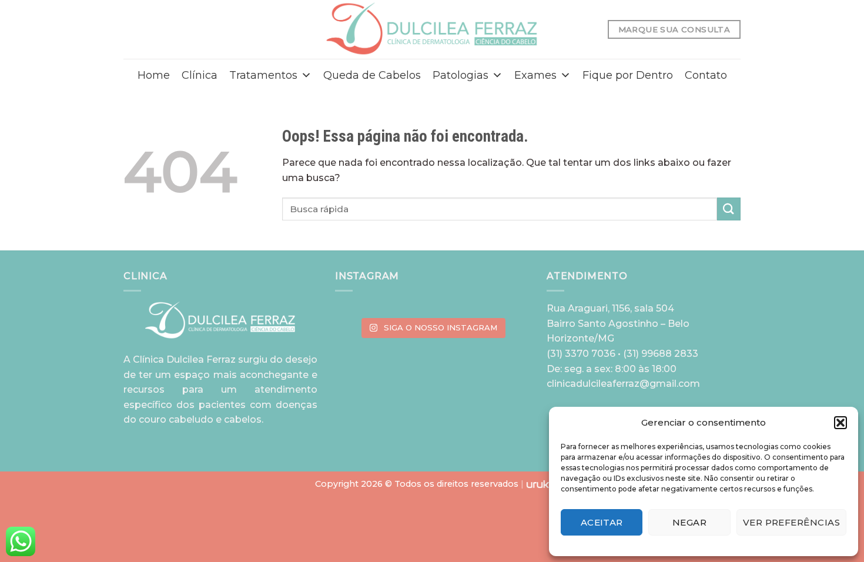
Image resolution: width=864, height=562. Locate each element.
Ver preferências (791, 522)
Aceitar (602, 522)
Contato (706, 75)
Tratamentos (263, 75)
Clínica (199, 75)
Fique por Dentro (627, 75)
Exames (535, 75)
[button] (840, 423)
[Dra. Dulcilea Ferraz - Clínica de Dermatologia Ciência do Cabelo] (432, 29)
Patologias (460, 75)
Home (154, 75)
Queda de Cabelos (372, 75)
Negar (689, 522)
